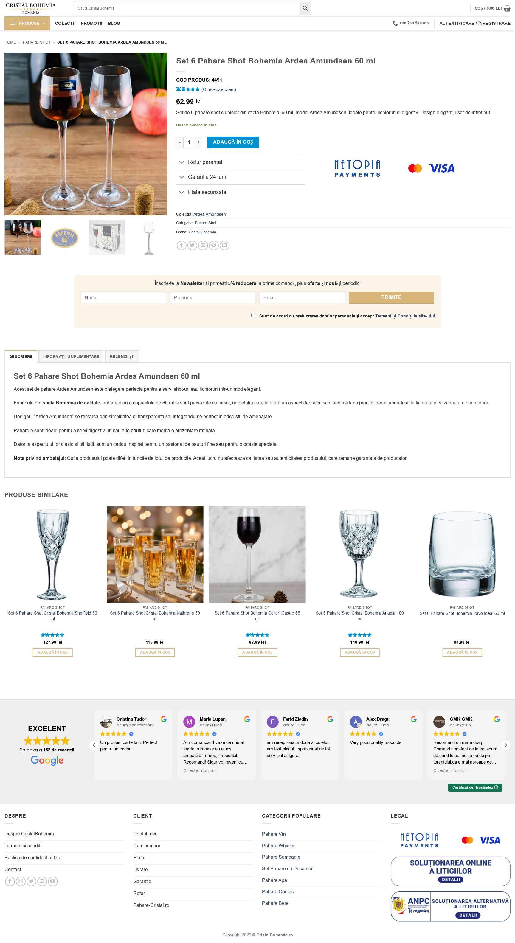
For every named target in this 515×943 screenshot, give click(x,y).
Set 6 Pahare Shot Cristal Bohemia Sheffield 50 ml (52, 616)
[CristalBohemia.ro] (34, 8)
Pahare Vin (274, 834)
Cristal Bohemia (202, 232)
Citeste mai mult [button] (200, 770)
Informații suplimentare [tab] (71, 356)
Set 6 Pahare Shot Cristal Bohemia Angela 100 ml (360, 616)
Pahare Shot (37, 42)
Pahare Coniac (278, 891)
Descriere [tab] (20, 356)
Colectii (65, 23)
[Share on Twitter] (192, 246)
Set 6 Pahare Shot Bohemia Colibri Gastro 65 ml (257, 616)
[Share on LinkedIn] (224, 246)
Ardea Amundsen (209, 214)
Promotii (91, 23)
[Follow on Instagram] (21, 881)
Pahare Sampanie (281, 857)
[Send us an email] (42, 881)
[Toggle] (182, 162)
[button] (493, 8)
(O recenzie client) (218, 89)
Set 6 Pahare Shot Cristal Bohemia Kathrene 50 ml (155, 616)
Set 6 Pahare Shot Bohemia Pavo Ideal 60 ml (462, 613)
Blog (114, 23)
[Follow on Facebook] (10, 881)
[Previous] (15, 134)
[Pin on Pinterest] (214, 246)
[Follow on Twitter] (31, 881)
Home (10, 42)
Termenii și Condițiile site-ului (405, 316)
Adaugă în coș (233, 142)
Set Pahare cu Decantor (287, 869)
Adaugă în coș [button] (53, 652)
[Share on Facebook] (182, 246)
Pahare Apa (274, 880)
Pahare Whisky (278, 846)
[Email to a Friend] (203, 246)
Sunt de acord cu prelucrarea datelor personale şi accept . (347, 316)
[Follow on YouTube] (53, 881)
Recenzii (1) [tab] (122, 356)
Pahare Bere (275, 903)
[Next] (156, 134)
